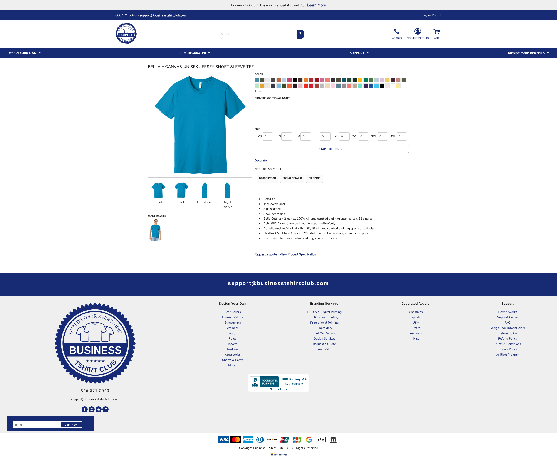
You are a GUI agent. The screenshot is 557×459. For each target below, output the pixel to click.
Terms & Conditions (507, 344)
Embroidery (324, 328)
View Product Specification (298, 254)
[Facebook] (85, 409)
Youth (233, 333)
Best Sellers (233, 312)
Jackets (232, 344)
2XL (354, 136)
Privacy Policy (507, 349)
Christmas (416, 312)
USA (416, 323)
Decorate (261, 160)
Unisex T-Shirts (232, 317)
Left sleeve (204, 202)
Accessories (233, 355)
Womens (232, 328)
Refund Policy (507, 338)
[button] (24, 53)
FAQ (508, 323)
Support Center (507, 317)
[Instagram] (92, 409)
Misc (416, 338)
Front (158, 202)
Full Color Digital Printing (324, 312)
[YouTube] (99, 409)
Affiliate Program (507, 355)
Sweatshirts (233, 323)
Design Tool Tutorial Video (508, 328)
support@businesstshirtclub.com (165, 15)
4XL (393, 136)
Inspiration (416, 317)
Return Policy (508, 333)
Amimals (416, 333)
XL (336, 136)
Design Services (324, 338)
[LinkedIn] (105, 409)
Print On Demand (324, 333)
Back (181, 202)
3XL (374, 136)
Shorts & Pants (232, 360)
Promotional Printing (324, 323)
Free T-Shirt (324, 349)
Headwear (233, 349)
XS (260, 136)
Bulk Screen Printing (324, 317)
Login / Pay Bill (432, 15)
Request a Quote (324, 344)
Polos (233, 338)
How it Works (507, 312)
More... (232, 365)
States (416, 328)
